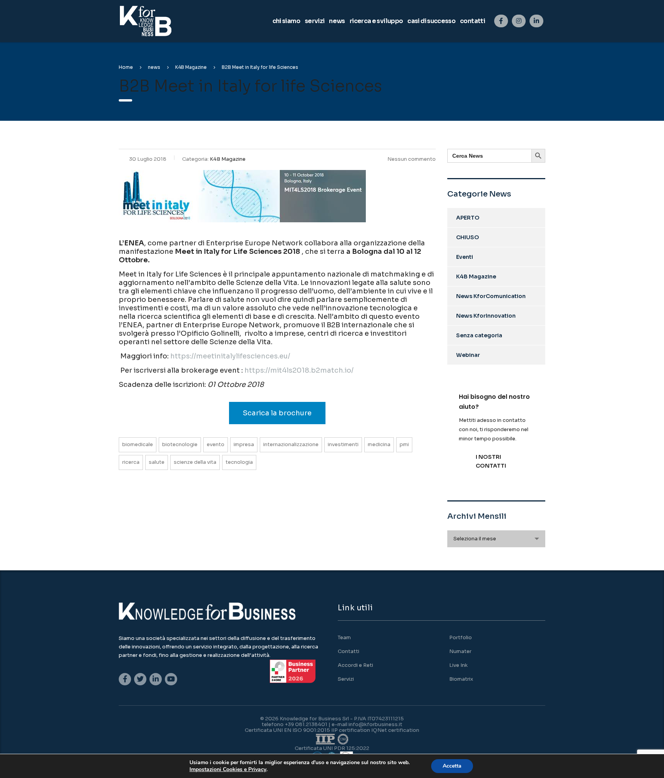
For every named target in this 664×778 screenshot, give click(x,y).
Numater (460, 651)
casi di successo (431, 21)
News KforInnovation (486, 315)
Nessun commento (411, 159)
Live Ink (458, 665)
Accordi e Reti (355, 665)
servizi (315, 21)
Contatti (348, 651)
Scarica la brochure (277, 413)
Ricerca (130, 462)
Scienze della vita (195, 462)
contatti (472, 21)
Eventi (464, 256)
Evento (215, 444)
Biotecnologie (180, 444)
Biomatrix (461, 679)
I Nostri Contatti (491, 461)
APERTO (468, 217)
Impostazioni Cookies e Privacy (227, 769)
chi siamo (286, 21)
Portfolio (460, 638)
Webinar (468, 355)
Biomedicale (137, 444)
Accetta (452, 766)
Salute (156, 462)
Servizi (346, 679)
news (337, 21)
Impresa (244, 444)
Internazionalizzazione (291, 444)
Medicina (379, 444)
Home (126, 67)
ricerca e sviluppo (376, 21)
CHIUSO (467, 237)
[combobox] (496, 538)
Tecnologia (239, 462)
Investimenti (343, 444)
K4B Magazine (476, 276)
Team (344, 638)
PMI (404, 444)
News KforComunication (491, 296)
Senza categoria (479, 335)
